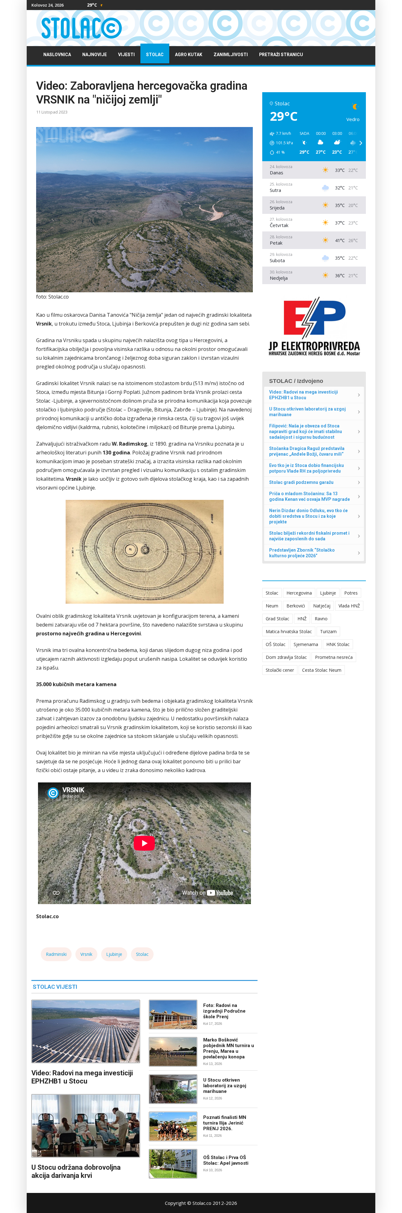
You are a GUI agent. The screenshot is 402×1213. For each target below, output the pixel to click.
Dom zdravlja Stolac (286, 657)
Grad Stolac (277, 619)
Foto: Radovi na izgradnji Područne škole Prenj (224, 1011)
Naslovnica (57, 54)
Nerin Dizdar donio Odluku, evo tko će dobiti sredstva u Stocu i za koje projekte (308, 516)
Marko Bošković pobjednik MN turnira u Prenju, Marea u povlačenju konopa (228, 1048)
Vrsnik (86, 954)
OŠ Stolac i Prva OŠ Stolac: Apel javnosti (225, 1160)
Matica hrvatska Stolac (289, 631)
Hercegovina (299, 593)
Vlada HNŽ (349, 606)
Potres (351, 593)
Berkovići (295, 606)
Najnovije (94, 54)
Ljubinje (114, 954)
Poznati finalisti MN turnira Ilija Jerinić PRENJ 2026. (224, 1123)
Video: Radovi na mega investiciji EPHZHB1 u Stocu (82, 1077)
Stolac (155, 54)
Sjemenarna (306, 644)
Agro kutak (188, 54)
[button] (279, 143)
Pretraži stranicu (281, 54)
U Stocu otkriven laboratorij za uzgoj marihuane (224, 1085)
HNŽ (302, 619)
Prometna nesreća (334, 657)
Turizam (328, 631)
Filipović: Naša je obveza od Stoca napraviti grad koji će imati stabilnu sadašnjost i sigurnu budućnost (305, 431)
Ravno (321, 619)
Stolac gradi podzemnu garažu (301, 482)
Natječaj (321, 606)
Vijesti (126, 54)
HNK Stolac (338, 644)
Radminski (56, 954)
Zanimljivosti (231, 54)
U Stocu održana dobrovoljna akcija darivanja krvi (76, 1171)
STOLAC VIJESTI (55, 986)
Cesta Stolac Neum (321, 670)
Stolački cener (280, 670)
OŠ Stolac (275, 644)
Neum (272, 606)
